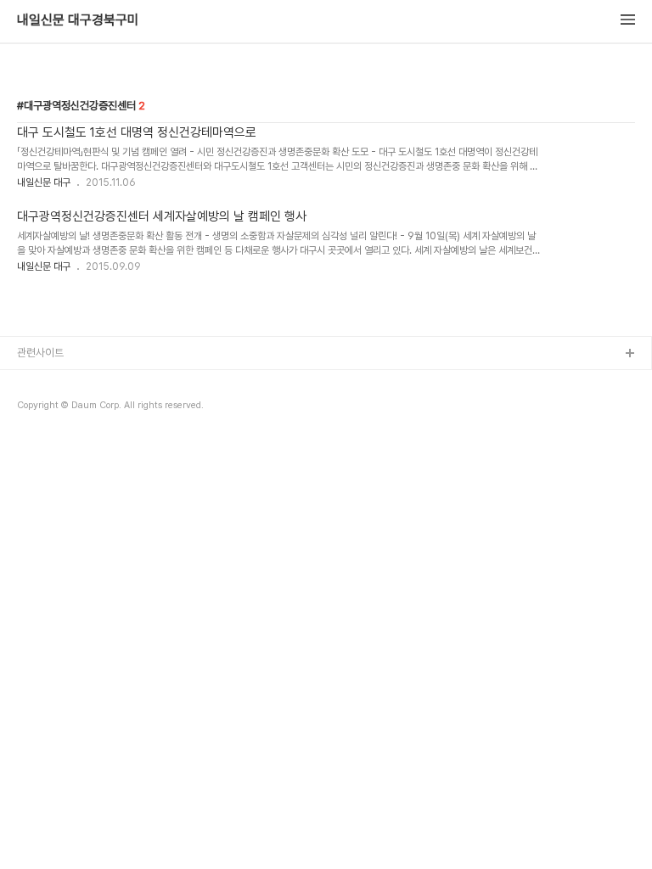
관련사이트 (40, 352)
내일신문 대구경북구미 (78, 20)
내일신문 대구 (43, 182)
